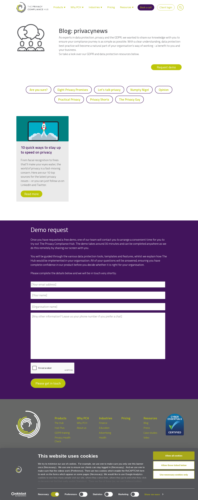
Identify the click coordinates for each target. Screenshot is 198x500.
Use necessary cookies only (174, 474)
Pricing (111, 7)
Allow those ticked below (174, 465)
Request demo (166, 67)
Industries (94, 7)
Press (146, 428)
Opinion (164, 89)
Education (104, 428)
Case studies (150, 433)
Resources (126, 7)
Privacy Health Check (62, 439)
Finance (103, 423)
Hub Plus (60, 428)
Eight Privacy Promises (72, 89)
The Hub (59, 423)
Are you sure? (39, 89)
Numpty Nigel (139, 89)
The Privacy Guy (129, 99)
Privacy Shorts (99, 99)
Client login (166, 7)
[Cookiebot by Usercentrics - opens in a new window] (18, 494)
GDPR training (62, 433)
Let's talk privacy (109, 89)
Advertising (105, 433)
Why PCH (76, 7)
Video (146, 437)
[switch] (83, 494)
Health (102, 437)
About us (81, 428)
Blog (145, 423)
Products (58, 7)
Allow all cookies (173, 455)
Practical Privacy (69, 99)
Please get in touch (48, 383)
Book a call (146, 7)
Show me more (152, 494)
